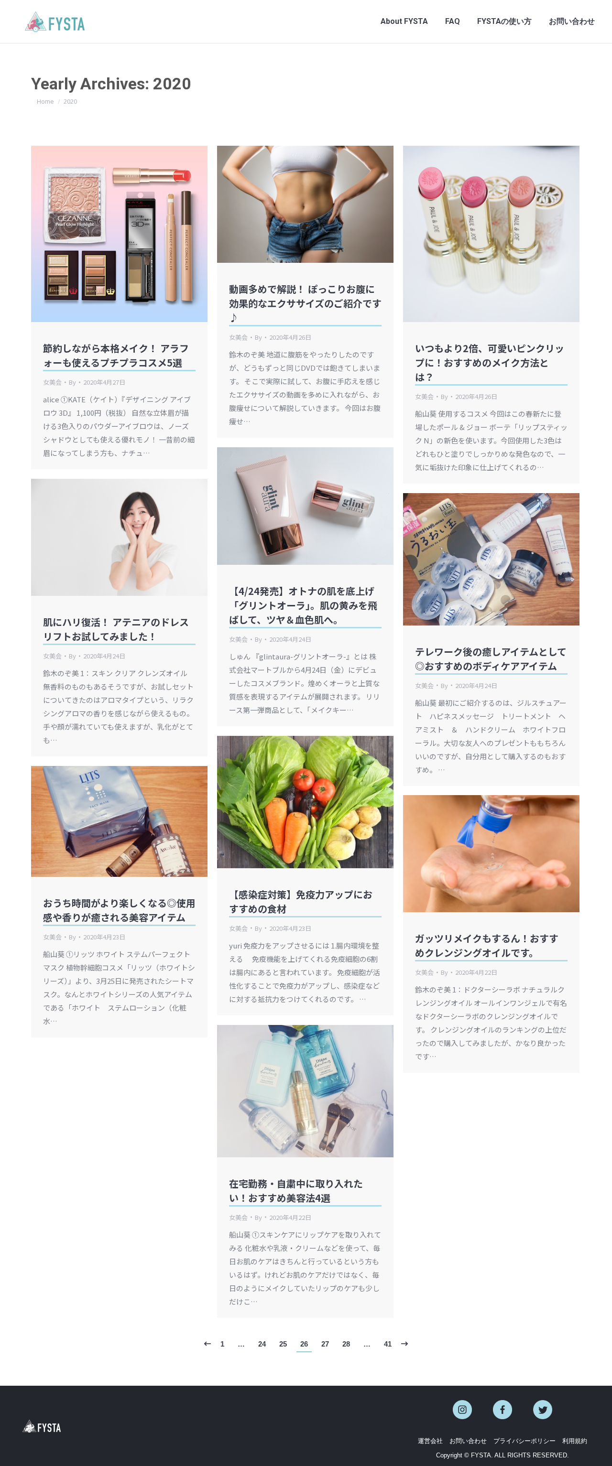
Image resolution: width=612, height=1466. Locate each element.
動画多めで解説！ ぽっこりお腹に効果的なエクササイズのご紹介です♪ (305, 303)
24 (262, 1344)
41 (388, 1344)
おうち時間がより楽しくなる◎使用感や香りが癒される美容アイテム (119, 910)
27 (325, 1344)
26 (304, 1344)
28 (346, 1344)
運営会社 (430, 1440)
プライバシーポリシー (524, 1440)
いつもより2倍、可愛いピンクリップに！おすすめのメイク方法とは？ (489, 362)
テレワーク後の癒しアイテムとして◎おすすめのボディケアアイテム (491, 659)
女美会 (52, 382)
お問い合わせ (468, 1440)
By (72, 382)
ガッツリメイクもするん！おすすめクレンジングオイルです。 (486, 945)
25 (283, 1344)
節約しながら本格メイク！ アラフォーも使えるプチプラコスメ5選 (116, 355)
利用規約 (574, 1440)
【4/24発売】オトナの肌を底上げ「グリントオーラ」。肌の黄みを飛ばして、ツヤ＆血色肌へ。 (303, 605)
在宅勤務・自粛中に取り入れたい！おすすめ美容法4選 (296, 1190)
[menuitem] (404, 21)
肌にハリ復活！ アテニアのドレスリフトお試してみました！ (116, 629)
